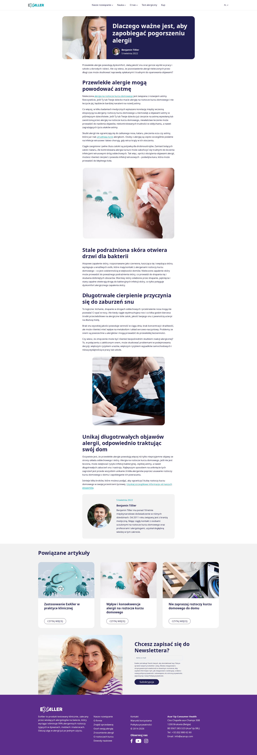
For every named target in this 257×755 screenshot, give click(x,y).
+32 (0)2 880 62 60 (182, 732)
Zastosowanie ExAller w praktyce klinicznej (62, 606)
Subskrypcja (147, 681)
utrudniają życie (105, 136)
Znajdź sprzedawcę (103, 724)
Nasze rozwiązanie (103, 716)
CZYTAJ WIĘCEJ (55, 621)
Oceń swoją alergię (103, 728)
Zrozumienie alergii (104, 732)
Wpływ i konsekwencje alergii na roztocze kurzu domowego (125, 608)
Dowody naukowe (103, 740)
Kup (163, 4)
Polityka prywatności (141, 724)
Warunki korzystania (141, 720)
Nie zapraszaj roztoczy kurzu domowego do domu (190, 606)
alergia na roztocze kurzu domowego (113, 96)
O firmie (98, 720)
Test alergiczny (149, 4)
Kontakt (135, 716)
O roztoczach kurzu (104, 736)
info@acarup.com (184, 736)
